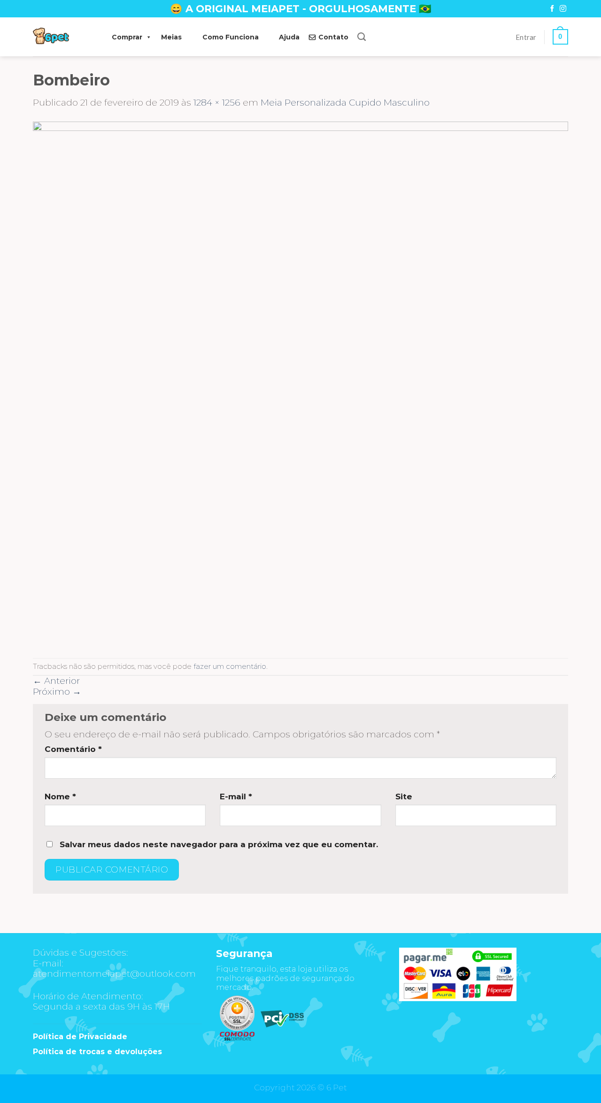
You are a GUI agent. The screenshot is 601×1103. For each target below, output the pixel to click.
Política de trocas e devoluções (97, 1051)
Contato (333, 37)
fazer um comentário (229, 666)
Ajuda (289, 37)
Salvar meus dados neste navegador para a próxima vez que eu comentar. (219, 844)
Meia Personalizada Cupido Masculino (345, 102)
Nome (60, 796)
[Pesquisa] (361, 37)
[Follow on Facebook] (552, 9)
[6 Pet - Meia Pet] (63, 36)
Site (403, 796)
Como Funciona (230, 37)
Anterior (56, 680)
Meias (171, 37)
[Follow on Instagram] (563, 9)
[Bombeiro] (300, 382)
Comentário (73, 749)
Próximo (57, 691)
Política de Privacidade (80, 1036)
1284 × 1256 (216, 102)
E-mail (236, 796)
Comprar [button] (127, 37)
